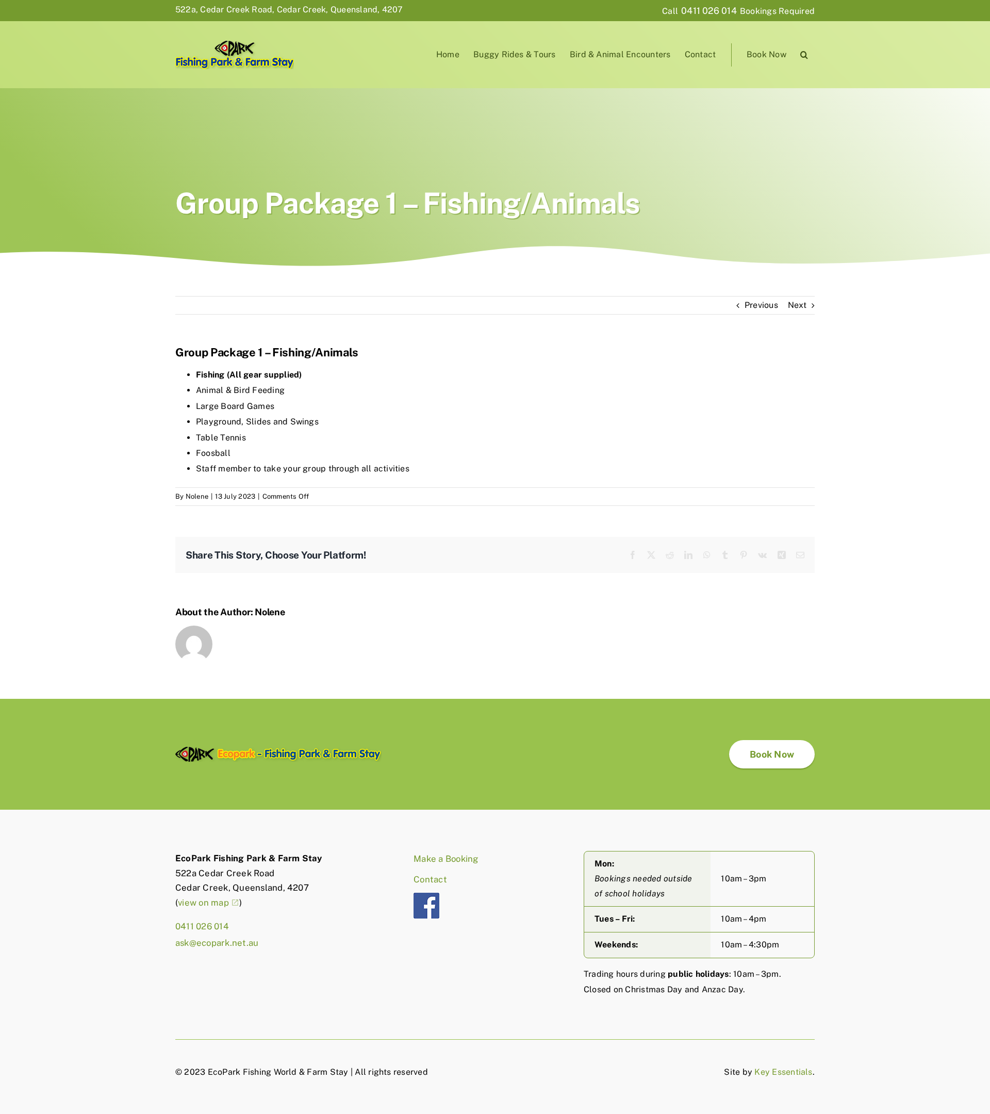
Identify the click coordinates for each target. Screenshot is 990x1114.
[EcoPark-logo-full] (278, 751)
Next (797, 305)
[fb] (426, 897)
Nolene (197, 496)
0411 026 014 (709, 10)
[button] (804, 55)
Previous (761, 305)
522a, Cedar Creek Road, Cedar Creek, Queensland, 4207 (289, 9)
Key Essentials (783, 1072)
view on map (203, 902)
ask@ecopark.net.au (216, 943)
